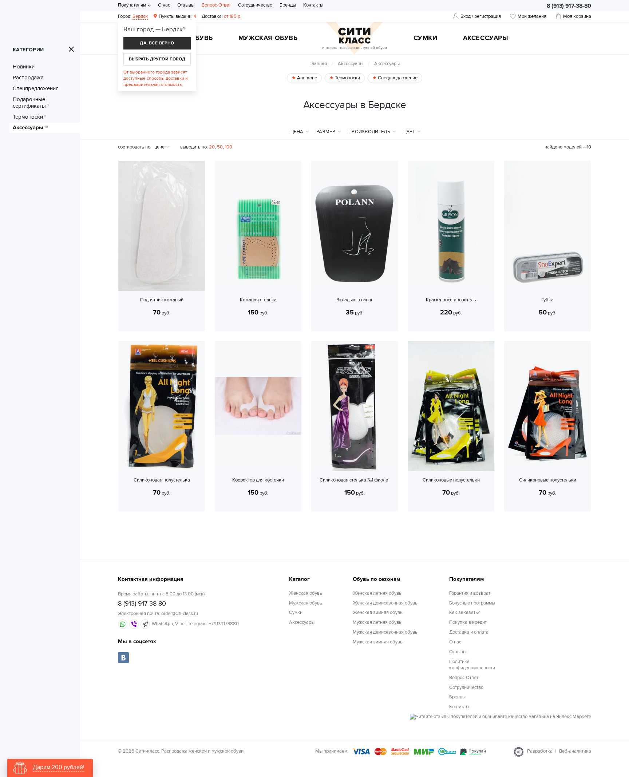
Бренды (288, 5)
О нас (164, 5)
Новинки (24, 66)
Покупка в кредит (468, 622)
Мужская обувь (268, 38)
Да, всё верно (157, 43)
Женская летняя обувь (377, 593)
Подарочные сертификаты (31, 102)
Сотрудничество (255, 5)
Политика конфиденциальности (472, 665)
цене (159, 147)
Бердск (140, 16)
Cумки (426, 38)
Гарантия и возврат (469, 593)
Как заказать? (464, 612)
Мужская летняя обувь (377, 622)
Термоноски (29, 117)
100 (228, 147)
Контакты (313, 5)
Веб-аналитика (575, 751)
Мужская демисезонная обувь (385, 632)
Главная (318, 64)
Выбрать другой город (157, 59)
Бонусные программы (472, 603)
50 (220, 147)
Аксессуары (486, 38)
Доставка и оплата (468, 632)
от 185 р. (221, 16)
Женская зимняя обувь (378, 612)
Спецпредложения (36, 88)
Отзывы (185, 5)
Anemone (306, 78)
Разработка (540, 751)
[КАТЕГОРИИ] (71, 49)
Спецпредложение (397, 78)
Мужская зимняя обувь (378, 642)
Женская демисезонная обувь (385, 603)
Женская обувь (305, 593)
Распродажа (28, 77)
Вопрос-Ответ (216, 5)
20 (212, 147)
